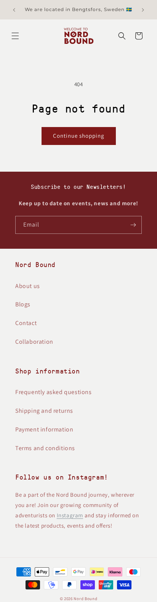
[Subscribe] (133, 225)
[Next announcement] (143, 10)
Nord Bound (85, 598)
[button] (15, 35)
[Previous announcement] (14, 10)
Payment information (44, 429)
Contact (26, 323)
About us (27, 286)
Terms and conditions (45, 448)
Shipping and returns (44, 411)
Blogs (22, 304)
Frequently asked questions (53, 392)
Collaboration (34, 342)
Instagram (70, 515)
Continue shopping (78, 135)
